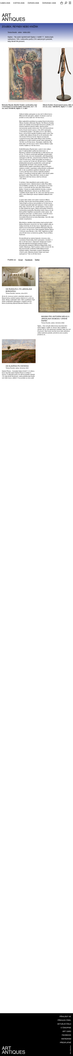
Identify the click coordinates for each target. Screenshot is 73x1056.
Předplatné (65, 1042)
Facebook (66, 1035)
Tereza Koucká (12, 32)
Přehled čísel (64, 1020)
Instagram (66, 1038)
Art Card (66, 1031)
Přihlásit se (65, 1016)
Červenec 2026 (49, 3)
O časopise (66, 1027)
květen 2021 (26, 32)
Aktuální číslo (64, 1024)
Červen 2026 (33, 3)
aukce (20, 32)
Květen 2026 (18, 3)
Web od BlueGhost (70, 1049)
